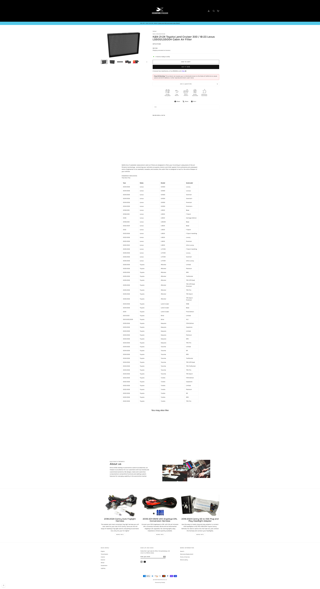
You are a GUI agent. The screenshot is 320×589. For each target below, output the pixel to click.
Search (182, 551)
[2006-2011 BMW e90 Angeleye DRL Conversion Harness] (160, 505)
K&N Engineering (159, 34)
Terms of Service (185, 557)
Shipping (155, 50)
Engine (103, 551)
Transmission (104, 554)
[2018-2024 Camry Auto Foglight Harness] (120, 505)
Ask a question (186, 84)
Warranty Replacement (186, 554)
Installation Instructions (129, 175)
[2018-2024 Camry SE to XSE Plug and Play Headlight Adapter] (200, 505)
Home (154, 31)
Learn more (190, 78)
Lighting (103, 568)
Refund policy (184, 560)
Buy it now (186, 67)
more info (200, 534)
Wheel (102, 562)
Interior (103, 557)
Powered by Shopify (160, 582)
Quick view (115, 435)
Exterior (103, 560)
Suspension (104, 565)
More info (120, 534)
